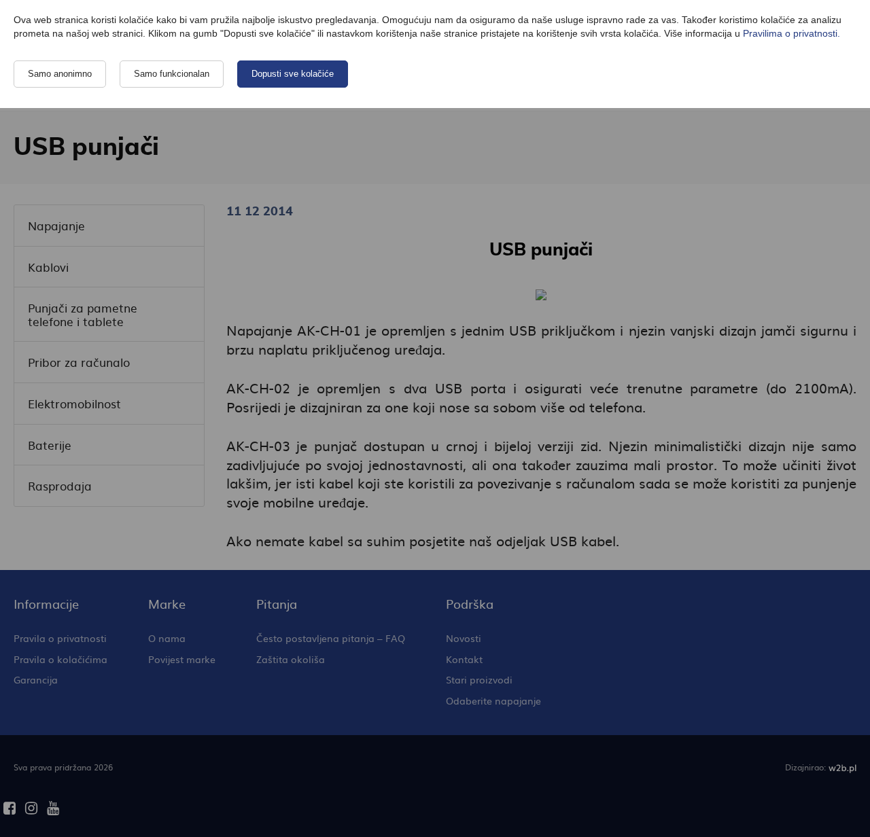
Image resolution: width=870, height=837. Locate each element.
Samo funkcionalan (171, 74)
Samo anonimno (60, 74)
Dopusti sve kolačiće (292, 74)
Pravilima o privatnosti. (791, 33)
